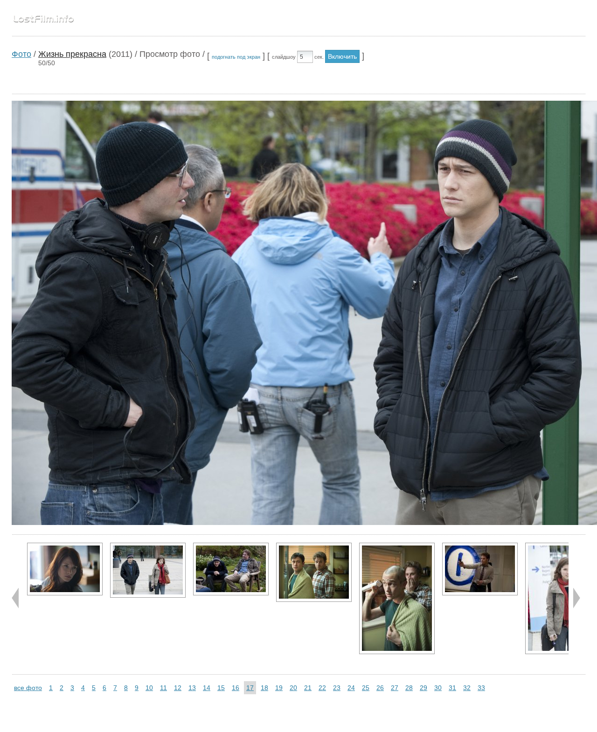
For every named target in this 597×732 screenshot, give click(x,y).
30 (438, 687)
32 (467, 687)
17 (250, 687)
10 (149, 687)
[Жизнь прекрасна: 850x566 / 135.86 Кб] (231, 569)
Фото (21, 54)
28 (409, 687)
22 (322, 687)
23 (336, 687)
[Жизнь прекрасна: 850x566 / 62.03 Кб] (65, 569)
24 (351, 687)
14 (206, 687)
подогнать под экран (236, 57)
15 (221, 687)
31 (452, 687)
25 (365, 687)
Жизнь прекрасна (72, 54)
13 (192, 687)
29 (423, 687)
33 (481, 687)
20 (293, 687)
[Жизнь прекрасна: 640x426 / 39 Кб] (480, 569)
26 (380, 687)
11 (163, 687)
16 (235, 687)
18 (264, 687)
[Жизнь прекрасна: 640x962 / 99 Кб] (397, 598)
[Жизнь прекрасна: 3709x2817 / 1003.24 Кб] (314, 572)
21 (308, 687)
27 (394, 687)
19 (279, 687)
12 (177, 687)
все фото (28, 687)
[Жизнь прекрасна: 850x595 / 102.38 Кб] (148, 570)
